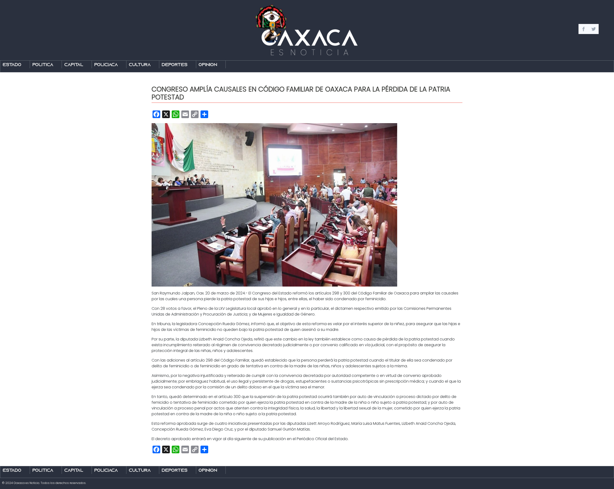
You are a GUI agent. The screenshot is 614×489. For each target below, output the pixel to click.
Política (42, 65)
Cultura (140, 65)
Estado (12, 65)
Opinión (208, 65)
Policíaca (106, 65)
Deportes (175, 65)
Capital (73, 65)
